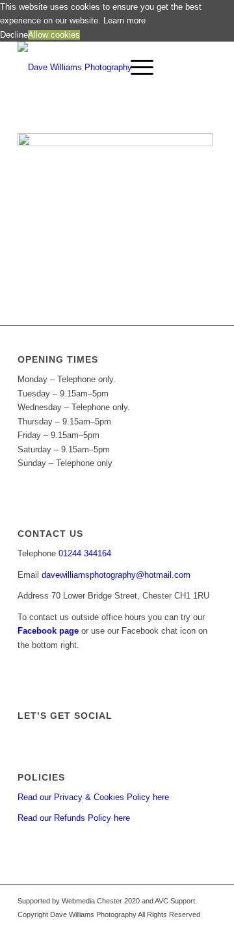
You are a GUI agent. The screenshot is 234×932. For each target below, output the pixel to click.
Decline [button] (14, 35)
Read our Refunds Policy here (74, 818)
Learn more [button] (124, 20)
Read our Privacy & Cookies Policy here (93, 797)
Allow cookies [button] (54, 35)
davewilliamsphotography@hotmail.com (116, 575)
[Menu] (135, 68)
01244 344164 (84, 553)
